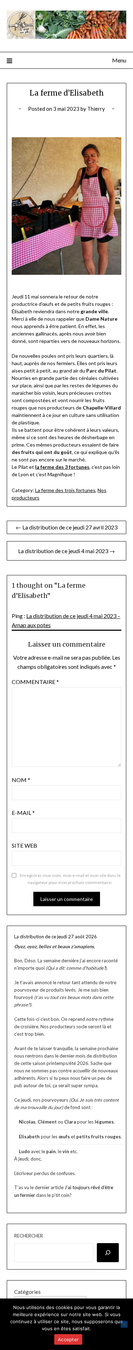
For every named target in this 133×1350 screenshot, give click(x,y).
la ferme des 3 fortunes (62, 467)
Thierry (96, 108)
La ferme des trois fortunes (65, 490)
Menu (119, 60)
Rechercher (28, 1236)
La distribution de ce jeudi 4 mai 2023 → (66, 550)
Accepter (68, 1339)
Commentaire (35, 681)
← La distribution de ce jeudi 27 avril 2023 (66, 527)
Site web (24, 845)
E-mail (23, 812)
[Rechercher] (108, 1252)
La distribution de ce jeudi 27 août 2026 (55, 936)
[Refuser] (124, 1324)
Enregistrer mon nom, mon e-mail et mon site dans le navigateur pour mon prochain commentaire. (70, 879)
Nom (21, 779)
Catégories (27, 1292)
